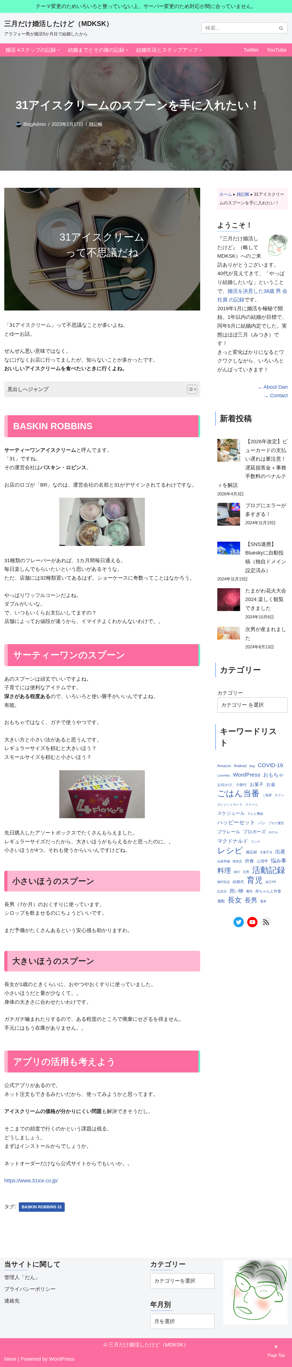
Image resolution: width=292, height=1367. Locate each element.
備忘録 (251, 852)
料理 (224, 870)
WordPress (246, 775)
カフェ (279, 795)
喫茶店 (237, 861)
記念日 (222, 891)
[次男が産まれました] (228, 634)
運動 (221, 901)
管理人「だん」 (22, 1277)
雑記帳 (96, 124)
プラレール (228, 831)
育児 (255, 880)
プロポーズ (254, 831)
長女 (235, 900)
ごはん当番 (238, 793)
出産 (280, 851)
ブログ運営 (276, 823)
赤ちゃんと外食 (268, 891)
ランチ (255, 841)
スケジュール (231, 813)
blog (252, 766)
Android (240, 766)
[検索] (281, 28)
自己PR (270, 882)
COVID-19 (270, 765)
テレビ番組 (255, 813)
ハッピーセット (236, 822)
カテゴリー (230, 693)
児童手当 (266, 852)
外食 (249, 860)
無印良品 (223, 882)
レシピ (230, 850)
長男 (251, 900)
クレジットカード (229, 804)
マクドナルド (232, 841)
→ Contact (275, 395)
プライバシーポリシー (30, 1289)
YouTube (277, 50)
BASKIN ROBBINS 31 (42, 1207)
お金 (270, 784)
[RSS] (266, 922)
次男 (246, 872)
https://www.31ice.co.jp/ (31, 1180)
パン (261, 823)
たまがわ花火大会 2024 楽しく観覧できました (265, 599)
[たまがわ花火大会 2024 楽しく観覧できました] (228, 601)
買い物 (236, 890)
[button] (58, 50)
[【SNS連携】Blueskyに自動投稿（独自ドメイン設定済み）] (228, 549)
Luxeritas (223, 775)
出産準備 (223, 861)
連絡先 (12, 1301)
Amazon (224, 766)
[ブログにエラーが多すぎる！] (228, 516)
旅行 (237, 872)
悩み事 (278, 861)
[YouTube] (252, 922)
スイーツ (251, 804)
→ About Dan (272, 387)
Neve (10, 1359)
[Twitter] (239, 922)
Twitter (251, 50)
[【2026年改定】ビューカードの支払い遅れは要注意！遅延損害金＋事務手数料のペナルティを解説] (228, 452)
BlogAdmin (34, 124)
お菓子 (256, 784)
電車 (263, 901)
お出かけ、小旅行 (232, 785)
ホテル (273, 832)
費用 (249, 891)
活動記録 (268, 870)
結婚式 (238, 882)
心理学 (262, 861)
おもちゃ (273, 775)
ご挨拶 (267, 795)
